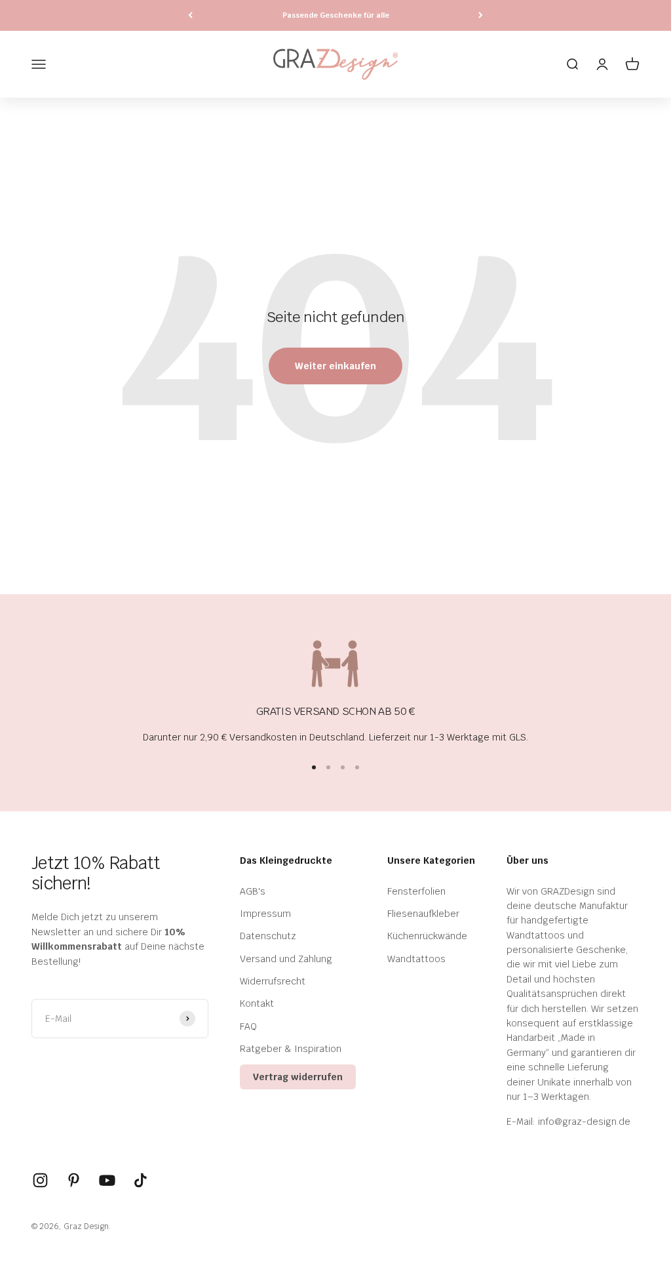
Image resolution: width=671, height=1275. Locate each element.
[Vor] (480, 15)
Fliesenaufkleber (423, 914)
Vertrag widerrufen (298, 1077)
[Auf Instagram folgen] (40, 1180)
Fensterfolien (416, 891)
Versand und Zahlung (286, 959)
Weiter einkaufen (335, 366)
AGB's (252, 891)
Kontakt (257, 1003)
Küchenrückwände (427, 936)
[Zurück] (190, 15)
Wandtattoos (416, 959)
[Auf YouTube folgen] (107, 1180)
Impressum (265, 914)
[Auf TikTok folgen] (140, 1180)
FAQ (248, 1026)
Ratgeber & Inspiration (290, 1049)
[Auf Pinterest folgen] (74, 1180)
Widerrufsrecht (272, 981)
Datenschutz (268, 936)
